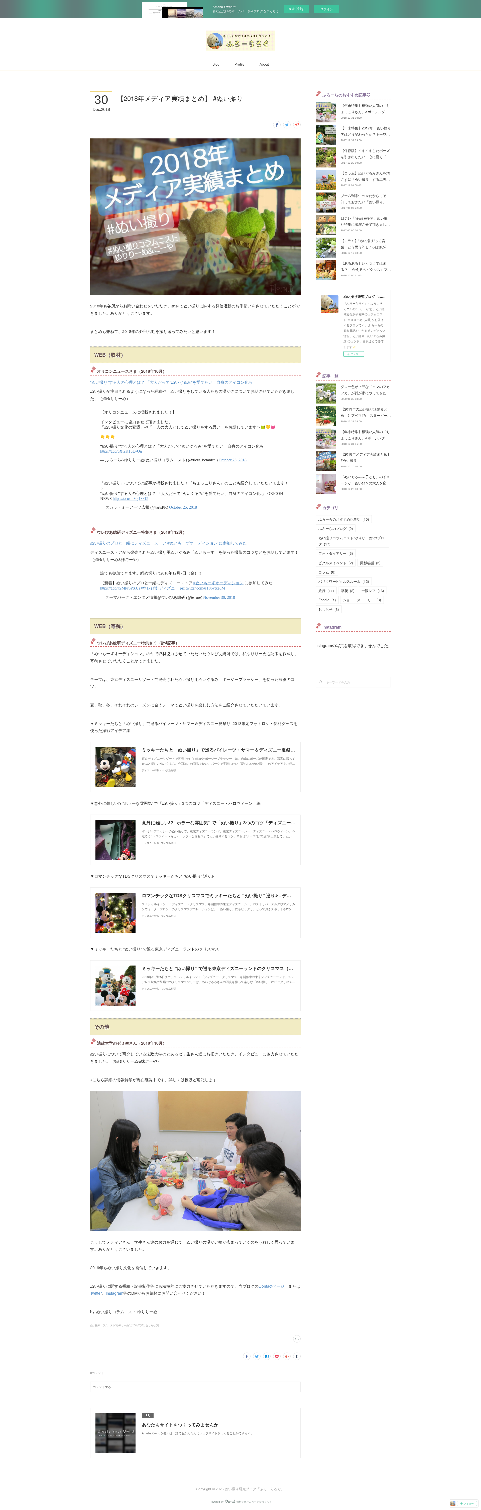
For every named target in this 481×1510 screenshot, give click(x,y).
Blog (215, 64)
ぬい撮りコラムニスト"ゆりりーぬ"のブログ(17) (117, 1325)
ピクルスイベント (335, 562)
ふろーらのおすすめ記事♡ (343, 519)
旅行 (326, 590)
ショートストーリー (362, 599)
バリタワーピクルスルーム (343, 581)
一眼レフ (373, 590)
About (264, 64)
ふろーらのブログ (335, 528)
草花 (347, 590)
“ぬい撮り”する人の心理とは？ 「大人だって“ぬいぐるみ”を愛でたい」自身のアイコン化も (171, 382)
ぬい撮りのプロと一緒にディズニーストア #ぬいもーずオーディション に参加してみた (168, 543)
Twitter (96, 1293)
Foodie (327, 599)
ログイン (326, 9)
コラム (326, 572)
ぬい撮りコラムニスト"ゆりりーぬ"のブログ (351, 540)
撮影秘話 (370, 562)
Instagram (114, 1293)
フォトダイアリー (335, 553)
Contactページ (271, 1286)
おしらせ (328, 609)
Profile (239, 64)
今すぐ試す (296, 8)
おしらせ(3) (152, 1325)
